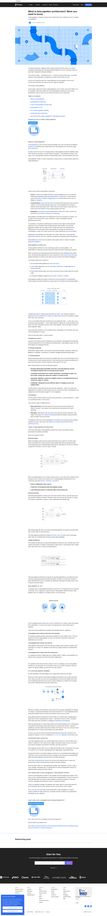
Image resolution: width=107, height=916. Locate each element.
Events (40, 898)
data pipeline (33, 144)
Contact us (53, 894)
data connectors (33, 148)
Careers (53, 893)
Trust (64, 889)
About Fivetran (54, 889)
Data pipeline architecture (38, 102)
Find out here (33, 123)
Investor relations (55, 896)
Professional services (44, 900)
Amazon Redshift (36, 268)
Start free (88, 4)
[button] (18, 1)
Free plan (29, 893)
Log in (82, 4)
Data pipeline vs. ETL (37, 107)
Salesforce (38, 198)
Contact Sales (76, 4)
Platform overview (19, 889)
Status (64, 893)
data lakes (57, 213)
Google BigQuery (69, 266)
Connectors (45, 4)
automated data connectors (43, 760)
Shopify (44, 198)
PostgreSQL (62, 196)
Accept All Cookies (12, 907)
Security (17, 893)
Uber (42, 530)
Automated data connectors (39, 113)
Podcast (41, 902)
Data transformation (47, 203)
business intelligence (34, 241)
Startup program (30, 894)
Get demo (52, 867)
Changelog (65, 894)
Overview (29, 889)
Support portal (66, 891)
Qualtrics (39, 200)
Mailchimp (52, 198)
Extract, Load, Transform (59, 535)
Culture (52, 891)
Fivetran (34, 22)
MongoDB (54, 196)
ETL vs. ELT (55, 735)
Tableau (66, 276)
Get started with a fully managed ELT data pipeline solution (48, 116)
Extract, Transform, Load (47, 481)
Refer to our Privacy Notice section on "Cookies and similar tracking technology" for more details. (12, 904)
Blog (40, 889)
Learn (40, 894)
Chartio (60, 276)
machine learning (49, 414)
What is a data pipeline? (38, 99)
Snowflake (73, 231)
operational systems (34, 236)
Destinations (42, 211)
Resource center (42, 893)
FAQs (64, 898)
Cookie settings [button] (30, 911)
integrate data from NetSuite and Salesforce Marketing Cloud (46, 316)
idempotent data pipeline (62, 720)
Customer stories (43, 891)
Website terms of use (39, 911)
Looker (55, 276)
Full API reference (67, 896)
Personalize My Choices (12, 911)
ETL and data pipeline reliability (40, 110)
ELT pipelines (63, 735)
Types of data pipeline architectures (41, 104)
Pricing (50, 4)
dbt (55, 271)
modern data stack (68, 255)
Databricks (60, 266)
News (40, 896)
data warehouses (47, 213)
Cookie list (48, 911)
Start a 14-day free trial (35, 789)
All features (29, 891)
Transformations (18, 891)
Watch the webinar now (36, 803)
